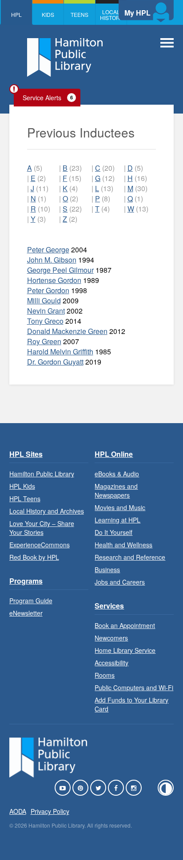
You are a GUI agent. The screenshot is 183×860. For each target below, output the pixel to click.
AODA (17, 811)
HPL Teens (24, 498)
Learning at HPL (117, 519)
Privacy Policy (50, 811)
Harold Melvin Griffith (60, 351)
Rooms (105, 675)
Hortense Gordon (54, 280)
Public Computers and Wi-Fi (134, 687)
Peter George (48, 249)
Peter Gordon (48, 290)
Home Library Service (125, 650)
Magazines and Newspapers (116, 490)
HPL (16, 14)
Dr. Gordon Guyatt (55, 362)
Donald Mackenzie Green (67, 331)
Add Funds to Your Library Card (131, 704)
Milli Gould (44, 300)
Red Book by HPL (34, 557)
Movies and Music (120, 507)
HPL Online (114, 454)
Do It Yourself (113, 532)
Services (109, 606)
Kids (48, 14)
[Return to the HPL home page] (48, 775)
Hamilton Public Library (41, 473)
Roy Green (44, 341)
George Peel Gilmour (60, 270)
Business (107, 569)
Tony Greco (45, 321)
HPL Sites (26, 454)
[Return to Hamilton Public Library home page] (65, 58)
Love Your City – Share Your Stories (41, 528)
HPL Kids (22, 486)
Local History (111, 14)
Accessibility (111, 662)
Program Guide (30, 600)
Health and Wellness (123, 544)
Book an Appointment (125, 625)
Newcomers (111, 637)
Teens (79, 14)
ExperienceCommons (39, 544)
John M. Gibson (51, 260)
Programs (26, 581)
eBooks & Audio (117, 473)
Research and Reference (130, 557)
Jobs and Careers (120, 581)
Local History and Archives (46, 511)
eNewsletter (26, 613)
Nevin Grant (46, 311)
